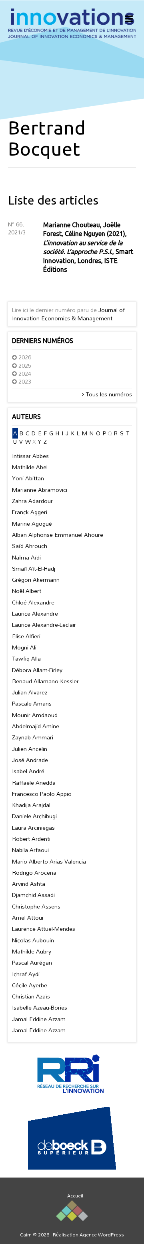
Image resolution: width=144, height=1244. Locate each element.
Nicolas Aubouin (33, 940)
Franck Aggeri (29, 512)
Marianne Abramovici (39, 489)
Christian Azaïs (31, 996)
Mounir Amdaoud (35, 715)
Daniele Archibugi (34, 816)
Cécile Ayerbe (29, 985)
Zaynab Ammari (32, 737)
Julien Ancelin (29, 748)
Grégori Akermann (36, 579)
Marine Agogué (32, 523)
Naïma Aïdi (26, 557)
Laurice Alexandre (35, 613)
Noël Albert (26, 590)
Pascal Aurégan (32, 962)
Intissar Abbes (30, 455)
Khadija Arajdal (31, 804)
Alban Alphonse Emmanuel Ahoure (57, 534)
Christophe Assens (36, 906)
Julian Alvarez (29, 692)
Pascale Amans (32, 703)
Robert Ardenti (31, 838)
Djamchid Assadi (33, 894)
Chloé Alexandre (33, 602)
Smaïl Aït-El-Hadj (33, 568)
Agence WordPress (102, 1234)
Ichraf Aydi (26, 974)
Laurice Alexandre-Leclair (44, 624)
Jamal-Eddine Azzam (39, 1030)
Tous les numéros (108, 394)
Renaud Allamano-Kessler (45, 681)
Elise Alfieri (26, 636)
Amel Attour (28, 917)
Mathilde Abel (30, 467)
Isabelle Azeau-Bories (39, 1007)
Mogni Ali (24, 647)
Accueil (75, 1195)
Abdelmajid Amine (35, 726)
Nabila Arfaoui (30, 849)
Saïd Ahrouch (29, 545)
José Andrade (30, 760)
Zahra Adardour (32, 500)
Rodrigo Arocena (34, 872)
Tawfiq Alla (26, 658)
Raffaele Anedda (34, 782)
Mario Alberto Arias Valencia (49, 861)
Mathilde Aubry (31, 951)
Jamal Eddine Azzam (39, 1019)
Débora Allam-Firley (37, 670)
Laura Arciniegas (33, 827)
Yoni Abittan (28, 478)
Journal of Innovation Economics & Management (68, 313)
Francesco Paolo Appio (42, 793)
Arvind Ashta (28, 883)
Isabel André (28, 771)
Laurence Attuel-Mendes (43, 928)
